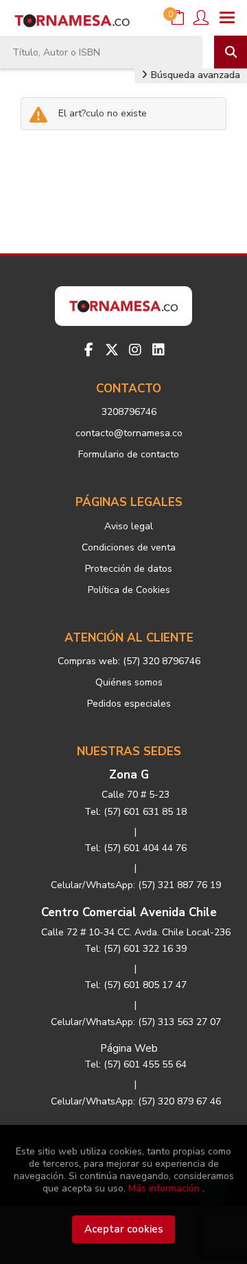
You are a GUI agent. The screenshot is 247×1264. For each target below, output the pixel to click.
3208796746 (129, 411)
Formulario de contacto (128, 454)
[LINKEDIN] (158, 350)
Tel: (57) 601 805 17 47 (135, 984)
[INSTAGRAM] (135, 350)
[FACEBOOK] (88, 350)
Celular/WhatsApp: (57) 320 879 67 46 (136, 1101)
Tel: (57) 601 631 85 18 (135, 811)
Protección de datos (128, 568)
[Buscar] (230, 52)
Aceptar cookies (123, 1229)
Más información (164, 1188)
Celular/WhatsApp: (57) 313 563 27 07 (136, 1021)
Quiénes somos (129, 682)
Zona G (129, 775)
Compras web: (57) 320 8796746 (129, 661)
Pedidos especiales (129, 703)
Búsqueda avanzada (194, 74)
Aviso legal (128, 526)
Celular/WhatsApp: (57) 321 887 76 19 (136, 885)
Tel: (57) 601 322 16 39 (135, 948)
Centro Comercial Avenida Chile (129, 912)
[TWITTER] (112, 350)
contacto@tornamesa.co (129, 433)
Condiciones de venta (129, 547)
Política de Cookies (129, 589)
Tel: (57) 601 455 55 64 (135, 1064)
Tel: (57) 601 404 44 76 (135, 848)
